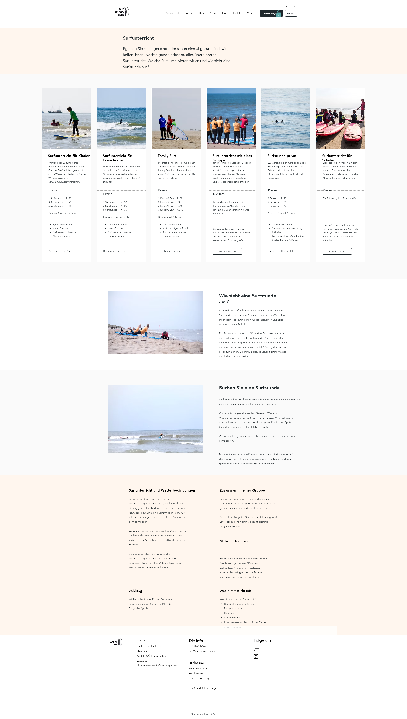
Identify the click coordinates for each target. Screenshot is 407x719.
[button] (278, 13)
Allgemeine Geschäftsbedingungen (157, 665)
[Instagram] (256, 656)
